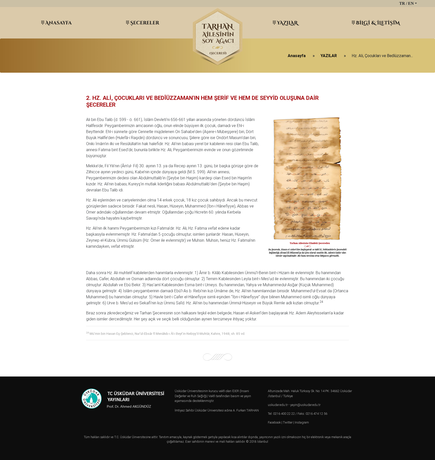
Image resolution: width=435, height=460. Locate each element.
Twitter (288, 422)
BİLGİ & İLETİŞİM (378, 22)
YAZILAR (287, 22)
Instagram (302, 422)
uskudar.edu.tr (278, 405)
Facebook (274, 422)
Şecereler (144, 22)
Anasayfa (58, 22)
